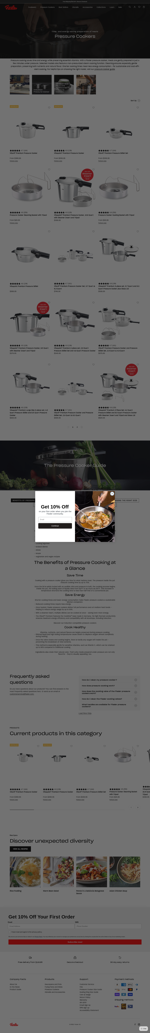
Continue (55, 526)
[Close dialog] (112, 493)
